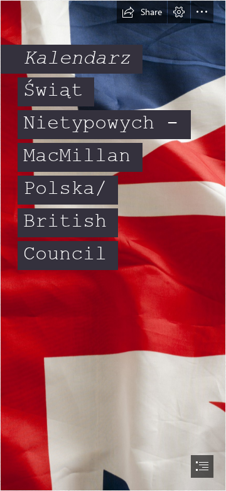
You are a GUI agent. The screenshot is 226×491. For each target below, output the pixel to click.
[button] (142, 12)
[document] (113, 245)
